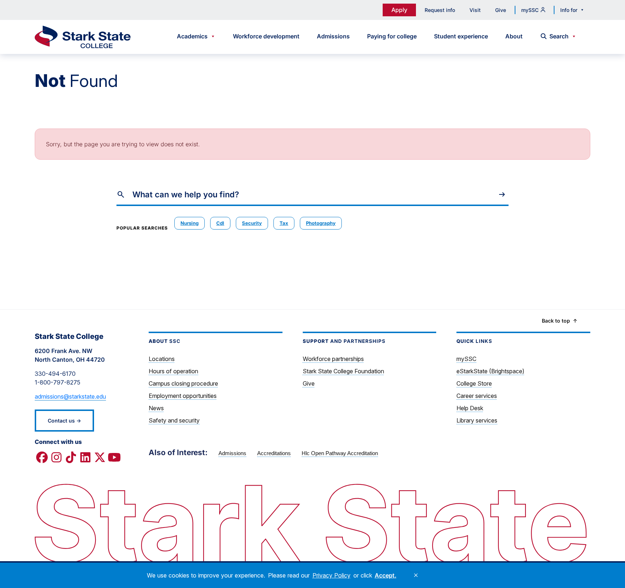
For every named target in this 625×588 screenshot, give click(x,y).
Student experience (461, 36)
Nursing (189, 223)
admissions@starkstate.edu (70, 396)
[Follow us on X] (100, 458)
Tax (284, 223)
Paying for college (392, 36)
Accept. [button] (385, 575)
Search (559, 36)
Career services (476, 395)
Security (252, 223)
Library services (476, 420)
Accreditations (274, 453)
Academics (192, 36)
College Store (474, 383)
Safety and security (174, 420)
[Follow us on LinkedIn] (85, 458)
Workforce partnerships (333, 358)
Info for (568, 10)
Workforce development (266, 36)
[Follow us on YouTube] (114, 458)
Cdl (220, 223)
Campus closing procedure (183, 383)
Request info (440, 10)
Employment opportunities (183, 395)
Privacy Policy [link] (331, 575)
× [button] (415, 575)
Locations (162, 358)
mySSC (530, 10)
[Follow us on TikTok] (71, 458)
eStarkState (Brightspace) (490, 371)
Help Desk (469, 408)
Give (500, 10)
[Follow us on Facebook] (42, 458)
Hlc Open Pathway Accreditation (340, 453)
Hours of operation (173, 371)
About (514, 36)
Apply (399, 9)
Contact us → (64, 420)
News (156, 408)
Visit (475, 10)
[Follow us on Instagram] (56, 458)
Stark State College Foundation (343, 371)
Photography (321, 223)
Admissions (333, 36)
